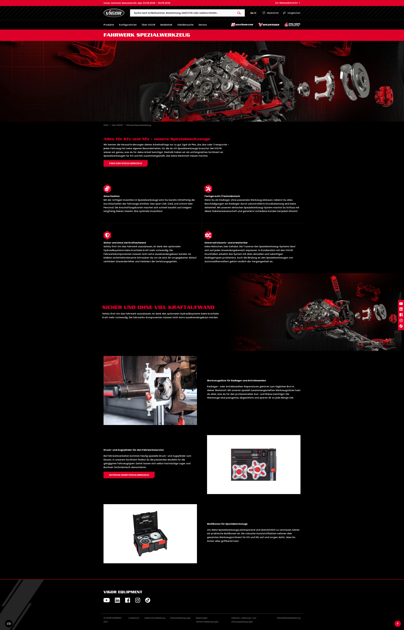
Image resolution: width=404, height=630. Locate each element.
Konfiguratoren (128, 24)
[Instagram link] (401, 320)
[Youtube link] (401, 303)
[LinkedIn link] (401, 309)
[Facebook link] (401, 314)
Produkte (109, 24)
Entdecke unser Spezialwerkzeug (129, 475)
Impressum (134, 618)
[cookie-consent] (9, 623)
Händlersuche (185, 24)
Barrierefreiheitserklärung (288, 618)
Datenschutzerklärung (155, 618)
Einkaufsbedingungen (180, 618)
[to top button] (398, 624)
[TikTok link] (401, 326)
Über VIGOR (148, 24)
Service (203, 24)
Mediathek (166, 24)
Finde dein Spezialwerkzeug (125, 163)
